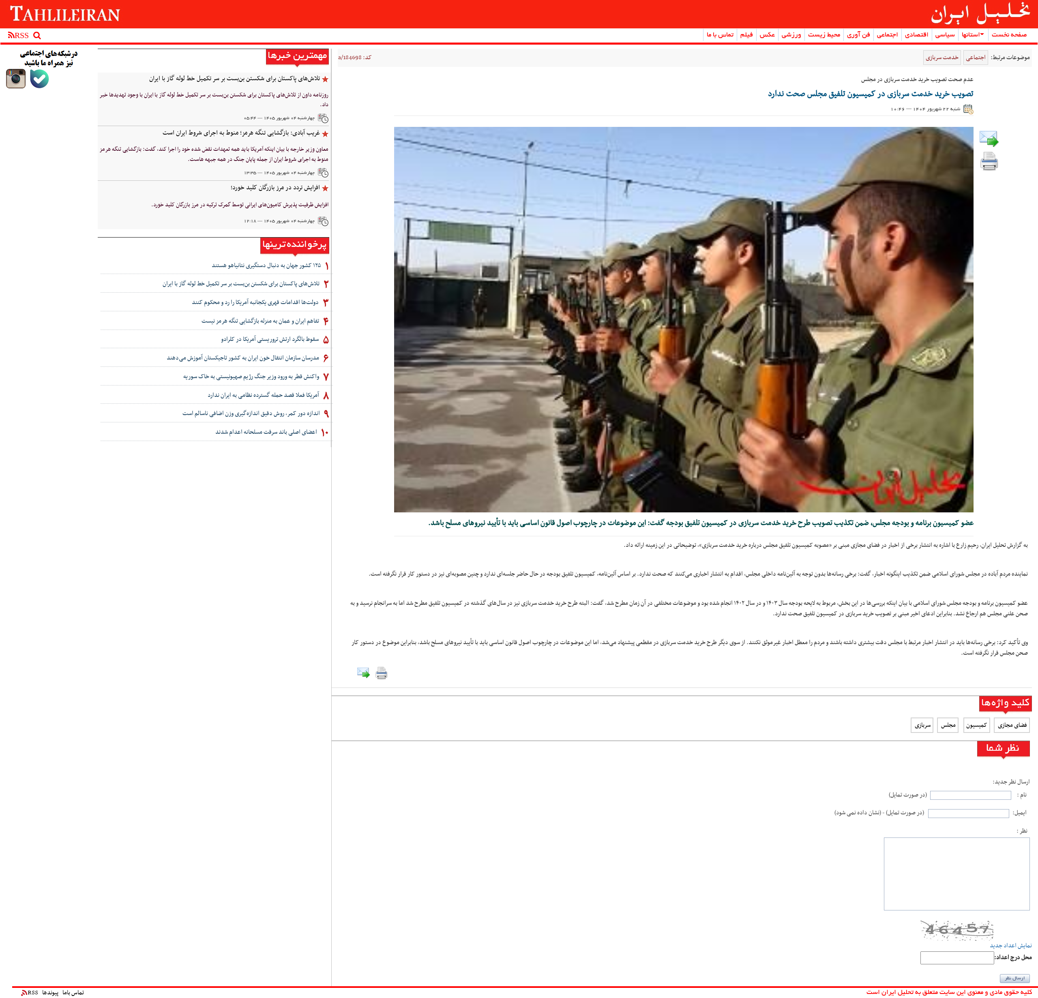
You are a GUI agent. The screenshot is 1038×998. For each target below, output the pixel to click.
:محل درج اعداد (1013, 958)
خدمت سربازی (942, 57)
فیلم (746, 35)
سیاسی (945, 35)
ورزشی (791, 35)
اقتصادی (917, 35)
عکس (767, 35)
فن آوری (858, 35)
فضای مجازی (1012, 725)
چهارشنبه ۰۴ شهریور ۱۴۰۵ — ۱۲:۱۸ (279, 221)
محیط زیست (824, 35)
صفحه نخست (1009, 35)
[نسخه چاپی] (989, 160)
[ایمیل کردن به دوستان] (989, 139)
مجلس (948, 725)
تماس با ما (720, 35)
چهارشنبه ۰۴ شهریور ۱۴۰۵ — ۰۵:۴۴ (279, 118)
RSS (33, 992)
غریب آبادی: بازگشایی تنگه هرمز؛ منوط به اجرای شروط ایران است (241, 133)
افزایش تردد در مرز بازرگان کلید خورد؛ (275, 187)
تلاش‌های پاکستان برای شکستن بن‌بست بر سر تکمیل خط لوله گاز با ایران (234, 78)
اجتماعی (887, 35)
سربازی (922, 725)
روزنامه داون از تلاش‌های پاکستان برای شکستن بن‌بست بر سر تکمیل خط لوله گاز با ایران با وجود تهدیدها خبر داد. (213, 100)
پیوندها (50, 992)
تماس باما (73, 992)
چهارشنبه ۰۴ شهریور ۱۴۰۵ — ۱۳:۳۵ (279, 173)
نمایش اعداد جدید (1011, 946)
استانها (971, 35)
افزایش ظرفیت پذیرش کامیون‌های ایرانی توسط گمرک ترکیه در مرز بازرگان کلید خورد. (239, 205)
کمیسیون (976, 725)
